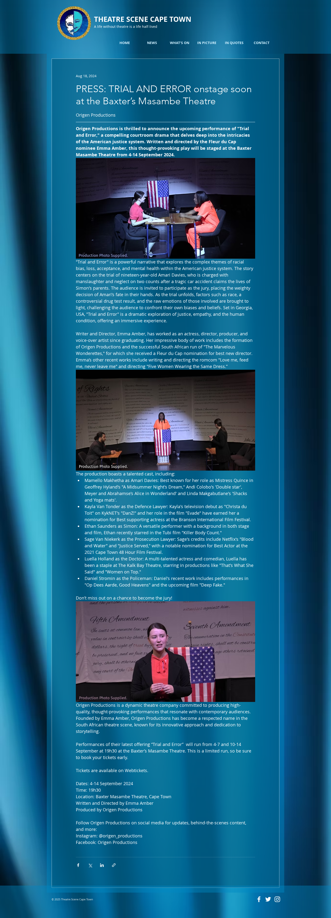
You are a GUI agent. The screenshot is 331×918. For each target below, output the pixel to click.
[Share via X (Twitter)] (90, 865)
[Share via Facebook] (78, 865)
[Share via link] (113, 865)
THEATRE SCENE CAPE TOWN (142, 19)
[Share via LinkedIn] (102, 865)
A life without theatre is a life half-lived (125, 26)
